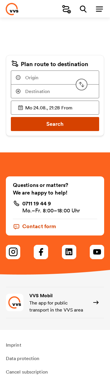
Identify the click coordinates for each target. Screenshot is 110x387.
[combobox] (55, 77)
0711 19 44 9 (36, 203)
